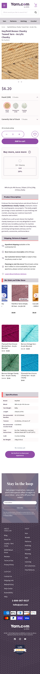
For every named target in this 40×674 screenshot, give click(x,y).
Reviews (7, 556)
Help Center (8, 588)
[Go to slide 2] (21, 81)
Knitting (24, 21)
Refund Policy (9, 584)
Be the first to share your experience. (20, 454)
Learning (28, 562)
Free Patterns (30, 570)
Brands (27, 537)
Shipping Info (9, 580)
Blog (5, 535)
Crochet (34, 21)
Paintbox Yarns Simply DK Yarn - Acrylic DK (20, 305)
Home (3, 27)
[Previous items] (4, 295)
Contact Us (8, 576)
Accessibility (8, 593)
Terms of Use (8, 560)
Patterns (13, 21)
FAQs (6, 597)
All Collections (30, 566)
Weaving (28, 554)
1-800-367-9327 (20, 600)
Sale (26, 558)
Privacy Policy (8, 515)
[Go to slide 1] (18, 81)
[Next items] (36, 295)
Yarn (4, 21)
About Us (7, 539)
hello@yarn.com (20, 604)
